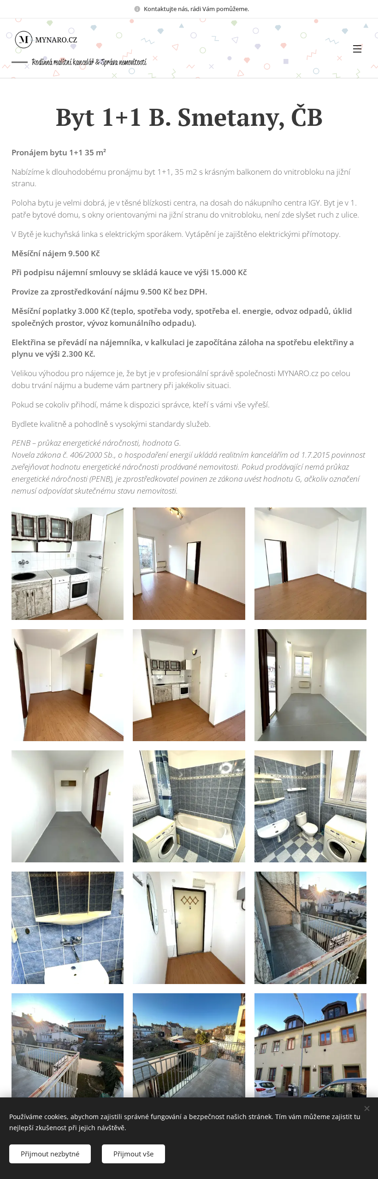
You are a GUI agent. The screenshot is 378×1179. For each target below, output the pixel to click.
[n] (53, 39)
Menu (357, 48)
